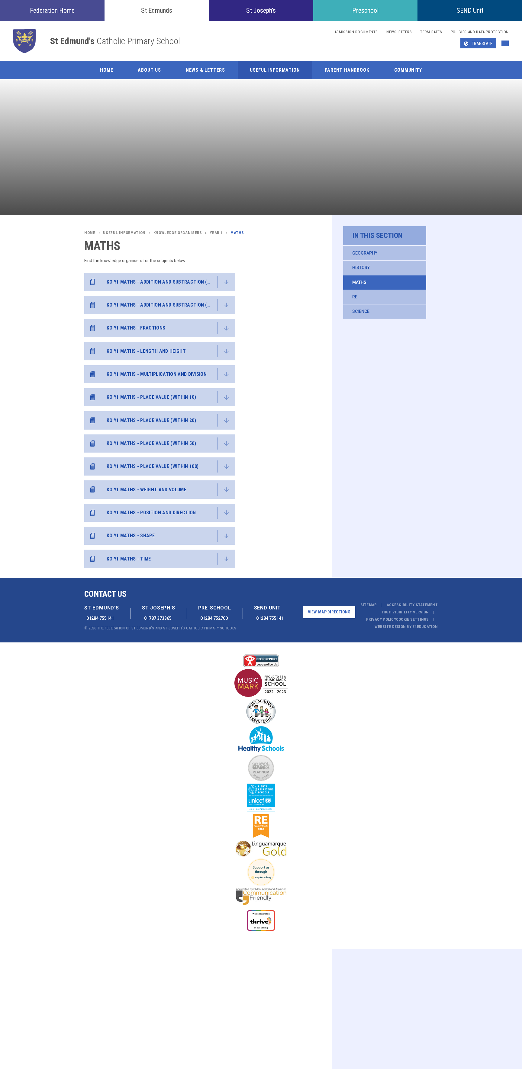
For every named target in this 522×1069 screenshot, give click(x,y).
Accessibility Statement (412, 605)
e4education (425, 626)
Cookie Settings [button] (412, 619)
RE (354, 296)
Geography (364, 253)
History (361, 267)
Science (360, 311)
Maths (359, 282)
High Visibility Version (405, 612)
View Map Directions (329, 611)
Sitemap (368, 605)
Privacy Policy (381, 619)
